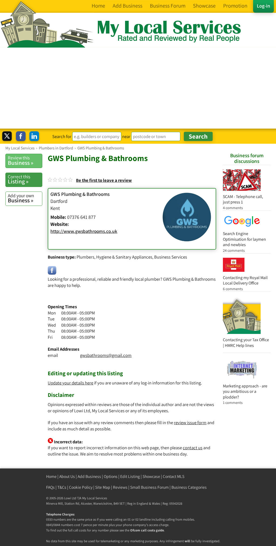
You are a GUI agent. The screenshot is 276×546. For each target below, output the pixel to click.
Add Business (89, 476)
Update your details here (70, 383)
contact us (192, 448)
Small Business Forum (149, 487)
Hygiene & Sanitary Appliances (124, 257)
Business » (20, 160)
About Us (67, 476)
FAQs (50, 487)
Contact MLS (173, 476)
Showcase (151, 476)
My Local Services (94, 498)
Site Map (102, 487)
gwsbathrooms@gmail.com (106, 355)
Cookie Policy (80, 487)
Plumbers (85, 257)
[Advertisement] (138, 88)
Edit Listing (130, 476)
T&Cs (61, 487)
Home (51, 476)
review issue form (190, 423)
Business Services (170, 257)
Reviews (120, 487)
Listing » (19, 179)
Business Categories (189, 487)
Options (111, 476)
